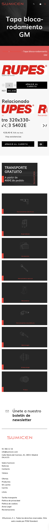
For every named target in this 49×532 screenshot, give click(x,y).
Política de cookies (10, 503)
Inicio (5, 51)
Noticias (5, 465)
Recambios (15, 51)
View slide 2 (23, 146)
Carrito (5, 487)
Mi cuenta (6, 484)
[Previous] (5, 125)
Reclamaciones (8, 509)
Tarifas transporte (9, 497)
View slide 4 (29, 146)
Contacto (6, 468)
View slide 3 (26, 146)
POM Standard (31, 521)
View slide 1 (19, 146)
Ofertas (5, 478)
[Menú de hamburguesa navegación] (45, 4)
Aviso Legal (6, 506)
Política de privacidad (11, 500)
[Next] (43, 125)
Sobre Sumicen (8, 462)
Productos (6, 481)
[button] (3, 85)
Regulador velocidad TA (25, 122)
